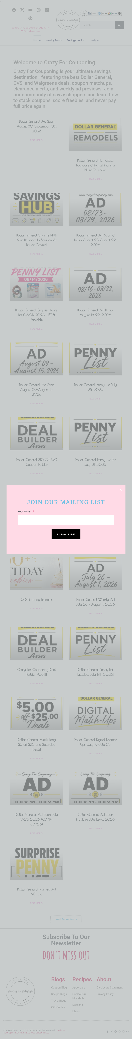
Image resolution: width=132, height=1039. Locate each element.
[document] (66, 519)
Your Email (25, 511)
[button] (120, 489)
